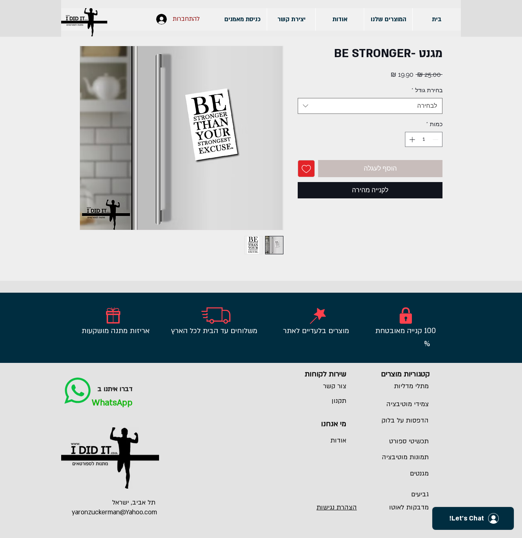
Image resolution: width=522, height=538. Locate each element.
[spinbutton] (423, 139)
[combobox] (370, 106)
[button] (388, 19)
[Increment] (411, 139)
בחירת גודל (426, 90)
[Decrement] (436, 139)
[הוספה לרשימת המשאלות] (306, 168)
